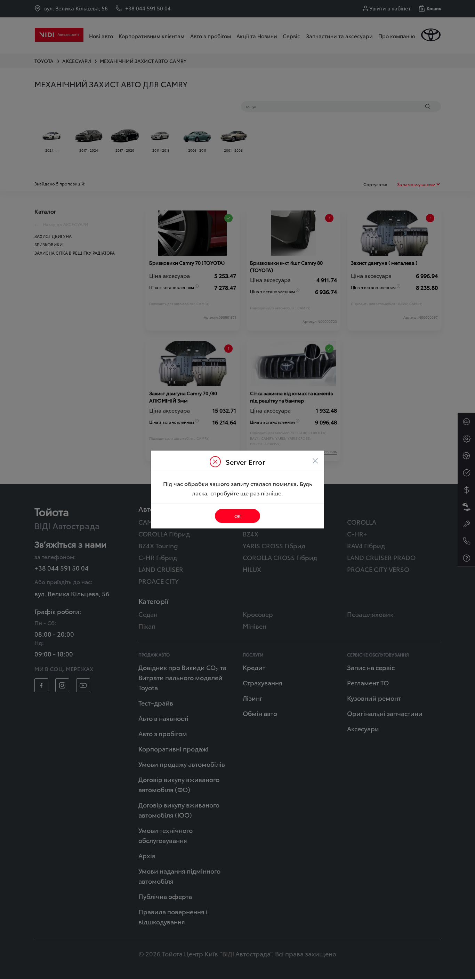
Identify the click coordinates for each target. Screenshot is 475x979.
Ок (237, 516)
